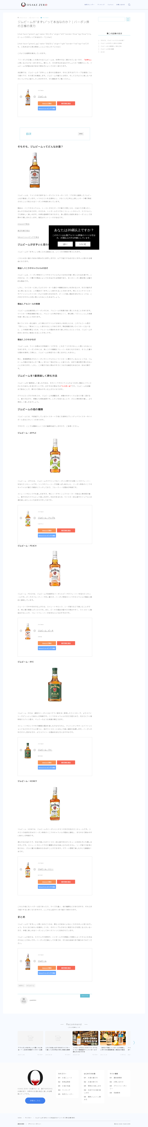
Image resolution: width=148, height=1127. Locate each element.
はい (65, 244)
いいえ (83, 244)
